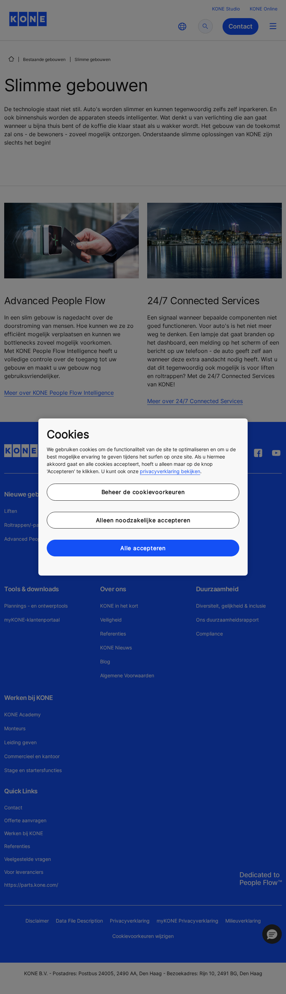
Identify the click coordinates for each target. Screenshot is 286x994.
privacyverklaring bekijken (170, 471)
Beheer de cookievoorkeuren (143, 491)
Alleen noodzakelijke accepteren (143, 520)
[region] (143, 497)
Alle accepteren (143, 548)
